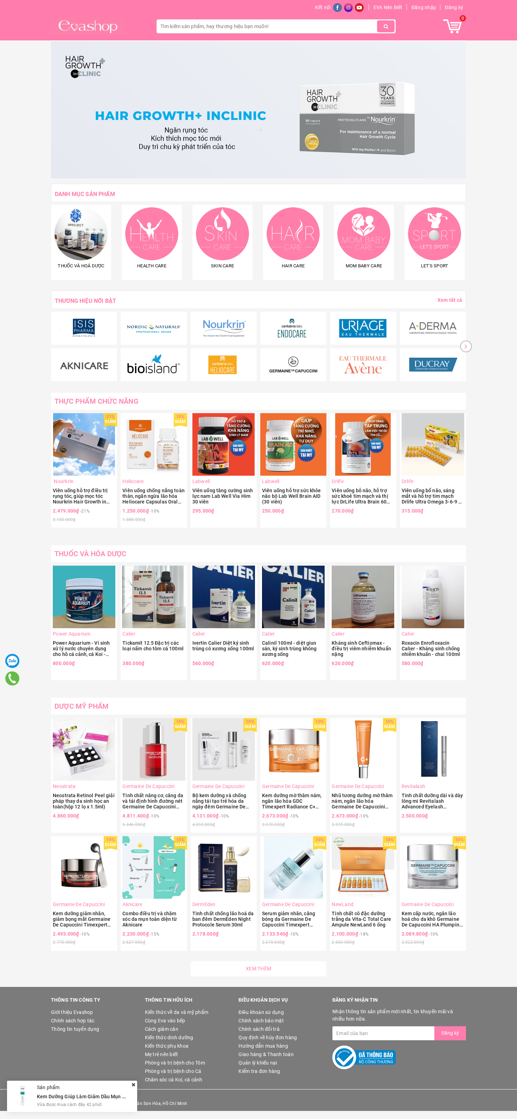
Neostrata (64, 786)
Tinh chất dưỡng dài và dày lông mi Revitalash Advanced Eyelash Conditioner (432, 801)
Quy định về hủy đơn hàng (267, 1037)
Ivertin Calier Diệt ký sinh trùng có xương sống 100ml (223, 645)
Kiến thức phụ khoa (167, 1046)
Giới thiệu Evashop (72, 1012)
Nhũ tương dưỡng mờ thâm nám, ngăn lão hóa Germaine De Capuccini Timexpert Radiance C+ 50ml (362, 801)
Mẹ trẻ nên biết (161, 1054)
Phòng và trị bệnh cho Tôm (175, 1063)
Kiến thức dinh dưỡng (169, 1037)
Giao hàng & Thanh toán (266, 1054)
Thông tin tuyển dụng (75, 1029)
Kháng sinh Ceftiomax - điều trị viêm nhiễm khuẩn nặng (361, 648)
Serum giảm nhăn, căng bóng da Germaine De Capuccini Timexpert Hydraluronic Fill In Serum (291, 919)
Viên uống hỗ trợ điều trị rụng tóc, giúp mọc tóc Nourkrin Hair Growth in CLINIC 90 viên (80, 496)
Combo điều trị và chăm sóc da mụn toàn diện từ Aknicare (149, 919)
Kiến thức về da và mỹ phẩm (177, 1012)
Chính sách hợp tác (73, 1020)
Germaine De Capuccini (148, 786)
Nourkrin (63, 481)
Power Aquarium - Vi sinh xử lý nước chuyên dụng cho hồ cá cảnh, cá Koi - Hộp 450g (81, 648)
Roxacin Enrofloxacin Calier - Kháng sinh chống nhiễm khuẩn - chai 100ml (431, 648)
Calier (128, 634)
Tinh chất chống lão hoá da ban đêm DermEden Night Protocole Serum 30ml (223, 919)
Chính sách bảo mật (261, 1020)
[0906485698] (12, 678)
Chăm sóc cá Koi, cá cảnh (174, 1079)
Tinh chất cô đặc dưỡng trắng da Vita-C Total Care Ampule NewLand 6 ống (361, 919)
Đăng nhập (423, 7)
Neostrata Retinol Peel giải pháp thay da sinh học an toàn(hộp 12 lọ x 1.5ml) (84, 801)
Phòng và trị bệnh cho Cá (173, 1071)
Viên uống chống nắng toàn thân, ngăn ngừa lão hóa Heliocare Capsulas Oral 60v (153, 496)
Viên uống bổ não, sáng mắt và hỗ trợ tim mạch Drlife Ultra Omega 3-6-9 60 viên (433, 496)
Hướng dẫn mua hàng (263, 1046)
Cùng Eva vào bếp (165, 1020)
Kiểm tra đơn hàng (259, 1071)
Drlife (338, 481)
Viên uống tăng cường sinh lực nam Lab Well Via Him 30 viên (222, 496)
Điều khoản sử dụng (261, 1012)
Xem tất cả (450, 300)
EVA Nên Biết (388, 7)
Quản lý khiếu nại (257, 1063)
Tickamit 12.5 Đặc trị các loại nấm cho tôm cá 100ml (153, 645)
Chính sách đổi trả (259, 1029)
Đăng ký (454, 7)
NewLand (342, 904)
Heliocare (132, 481)
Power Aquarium (72, 634)
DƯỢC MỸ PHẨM (82, 706)
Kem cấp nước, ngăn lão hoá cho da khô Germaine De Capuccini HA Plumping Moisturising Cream (432, 919)
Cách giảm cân (161, 1029)
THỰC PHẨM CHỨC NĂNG (97, 401)
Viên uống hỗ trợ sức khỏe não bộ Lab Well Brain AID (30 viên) (291, 496)
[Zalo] (12, 661)
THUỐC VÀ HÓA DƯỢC (90, 553)
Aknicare (132, 904)
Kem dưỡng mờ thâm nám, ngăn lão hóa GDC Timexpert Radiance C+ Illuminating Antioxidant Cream (291, 801)
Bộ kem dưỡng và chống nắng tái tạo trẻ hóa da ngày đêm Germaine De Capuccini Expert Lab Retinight (219, 801)
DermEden (204, 904)
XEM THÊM (258, 968)
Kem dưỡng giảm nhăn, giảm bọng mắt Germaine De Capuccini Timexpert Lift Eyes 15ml (81, 919)
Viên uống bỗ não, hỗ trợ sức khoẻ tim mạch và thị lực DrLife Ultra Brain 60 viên (360, 496)
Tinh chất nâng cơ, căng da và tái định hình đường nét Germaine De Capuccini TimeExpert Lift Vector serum (152, 801)
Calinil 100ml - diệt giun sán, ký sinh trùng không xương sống (289, 648)
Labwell (201, 481)
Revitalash (414, 786)
